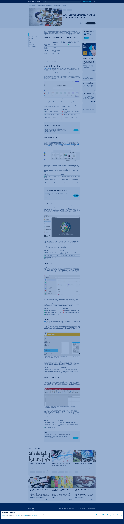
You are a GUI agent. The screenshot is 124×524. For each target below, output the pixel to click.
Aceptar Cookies (96, 514)
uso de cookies (18, 515)
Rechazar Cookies (106, 514)
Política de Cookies (25, 515)
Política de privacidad (34, 515)
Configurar (3, 515)
